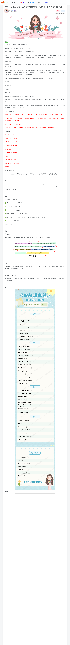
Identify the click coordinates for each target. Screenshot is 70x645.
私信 (64, 10)
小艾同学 (10, 10)
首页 (14, 2)
